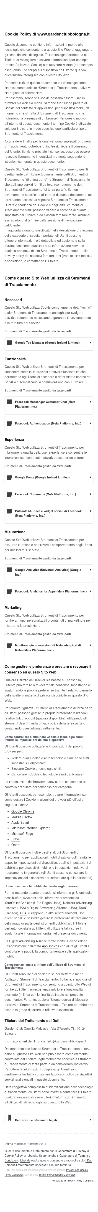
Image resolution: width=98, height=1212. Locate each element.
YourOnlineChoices (18, 902)
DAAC (83, 907)
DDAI (23, 913)
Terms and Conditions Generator (57, 1174)
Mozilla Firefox (21, 817)
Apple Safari (20, 822)
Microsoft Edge (22, 833)
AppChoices (50, 946)
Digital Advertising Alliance (48, 907)
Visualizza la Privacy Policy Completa (72, 1180)
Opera (16, 844)
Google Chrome (22, 811)
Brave (15, 839)
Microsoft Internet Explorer (30, 828)
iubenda (25, 1160)
